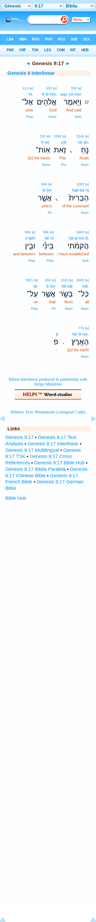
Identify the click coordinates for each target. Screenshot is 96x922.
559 (74, 88)
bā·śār (67, 286)
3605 (80, 280)
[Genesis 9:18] (89, 431)
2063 (57, 136)
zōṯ (63, 142)
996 (46, 232)
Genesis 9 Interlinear (31, 73)
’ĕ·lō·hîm (49, 94)
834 (44, 184)
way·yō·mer (70, 94)
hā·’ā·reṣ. (80, 334)
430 (49, 88)
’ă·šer (47, 190)
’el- (30, 94)
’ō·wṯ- (45, 142)
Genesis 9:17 (19, 437)
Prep (29, 117)
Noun (53, 117)
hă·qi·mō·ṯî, (79, 238)
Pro (63, 165)
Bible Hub (15, 498)
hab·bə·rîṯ (80, 190)
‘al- (35, 286)
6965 (80, 232)
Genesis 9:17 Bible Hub (59, 462)
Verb (78, 117)
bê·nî (49, 238)
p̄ (57, 334)
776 (81, 328)
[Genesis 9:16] (6, 431)
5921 (29, 280)
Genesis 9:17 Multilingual (32, 450)
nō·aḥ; (83, 142)
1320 (64, 280)
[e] (79, 88)
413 (25, 88)
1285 (80, 184)
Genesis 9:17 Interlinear (52, 443)
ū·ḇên (30, 238)
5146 (80, 136)
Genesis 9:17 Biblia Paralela (35, 469)
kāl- (85, 286)
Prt (50, 213)
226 (42, 136)
